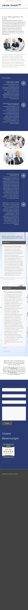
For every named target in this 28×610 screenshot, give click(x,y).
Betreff (3, 398)
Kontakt (16, 470)
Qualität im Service (6, 242)
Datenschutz (5, 470)
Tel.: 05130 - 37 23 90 (18, 1)
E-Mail (3, 392)
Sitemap (18, 469)
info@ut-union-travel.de (10, 1)
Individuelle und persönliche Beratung (9, 279)
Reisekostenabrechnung (7, 351)
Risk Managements (6, 282)
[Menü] (26, 5)
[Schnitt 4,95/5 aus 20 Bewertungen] (8, 454)
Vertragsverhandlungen (7, 288)
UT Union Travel (14, 467)
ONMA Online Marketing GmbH (9, 469)
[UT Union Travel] (11, 5)
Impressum (10, 470)
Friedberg (13, 368)
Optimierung (5, 347)
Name (3, 386)
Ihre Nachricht (5, 404)
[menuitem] (26, 5)
